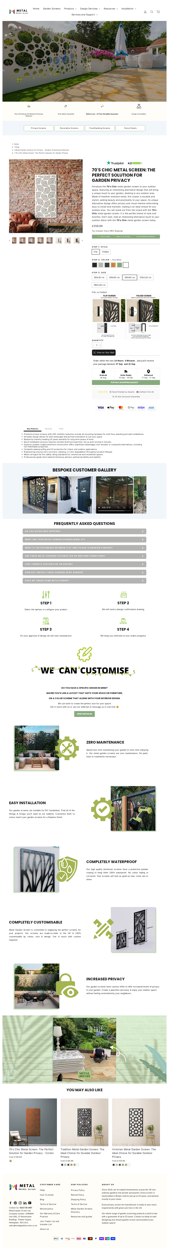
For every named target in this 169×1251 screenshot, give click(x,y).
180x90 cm (129, 277)
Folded (105, 252)
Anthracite (107, 264)
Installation (127, 8)
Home (36, 8)
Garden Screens (51, 8)
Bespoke (48, 429)
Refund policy (46, 1209)
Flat (95, 252)
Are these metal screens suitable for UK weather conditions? (65, 556)
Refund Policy (77, 1195)
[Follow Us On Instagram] (20, 1202)
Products (69, 8)
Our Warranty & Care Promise (50, 1215)
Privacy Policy (78, 1190)
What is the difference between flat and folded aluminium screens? (69, 548)
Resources (110, 8)
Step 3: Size (99, 273)
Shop (17, 147)
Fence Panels (130, 128)
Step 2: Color (106, 260)
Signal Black (94, 264)
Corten (113, 264)
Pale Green (119, 264)
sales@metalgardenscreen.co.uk (23, 1225)
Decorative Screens (69, 128)
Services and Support (84, 14)
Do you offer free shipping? (43, 531)
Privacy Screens (38, 128)
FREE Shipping (115, 231)
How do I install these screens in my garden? (54, 572)
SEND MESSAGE (84, 713)
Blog (42, 1199)
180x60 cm (114, 277)
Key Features (32, 429)
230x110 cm (145, 277)
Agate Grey (101, 264)
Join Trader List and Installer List (49, 1223)
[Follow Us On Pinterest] (15, 1202)
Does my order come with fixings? (47, 580)
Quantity (98, 340)
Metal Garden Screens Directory (81, 1210)
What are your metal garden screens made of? (55, 539)
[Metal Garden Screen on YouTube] (29, 1202)
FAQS (61, 429)
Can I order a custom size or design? (49, 564)
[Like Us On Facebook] (10, 1202)
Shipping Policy (78, 1199)
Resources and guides (81, 1216)
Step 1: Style (100, 247)
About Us (44, 1229)
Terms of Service (48, 1204)
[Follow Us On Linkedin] (25, 1202)
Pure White (126, 264)
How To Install (47, 1195)
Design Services (89, 8)
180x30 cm (99, 277)
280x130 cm (100, 285)
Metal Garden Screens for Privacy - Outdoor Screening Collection (42, 150)
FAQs (42, 1190)
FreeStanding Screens (99, 128)
